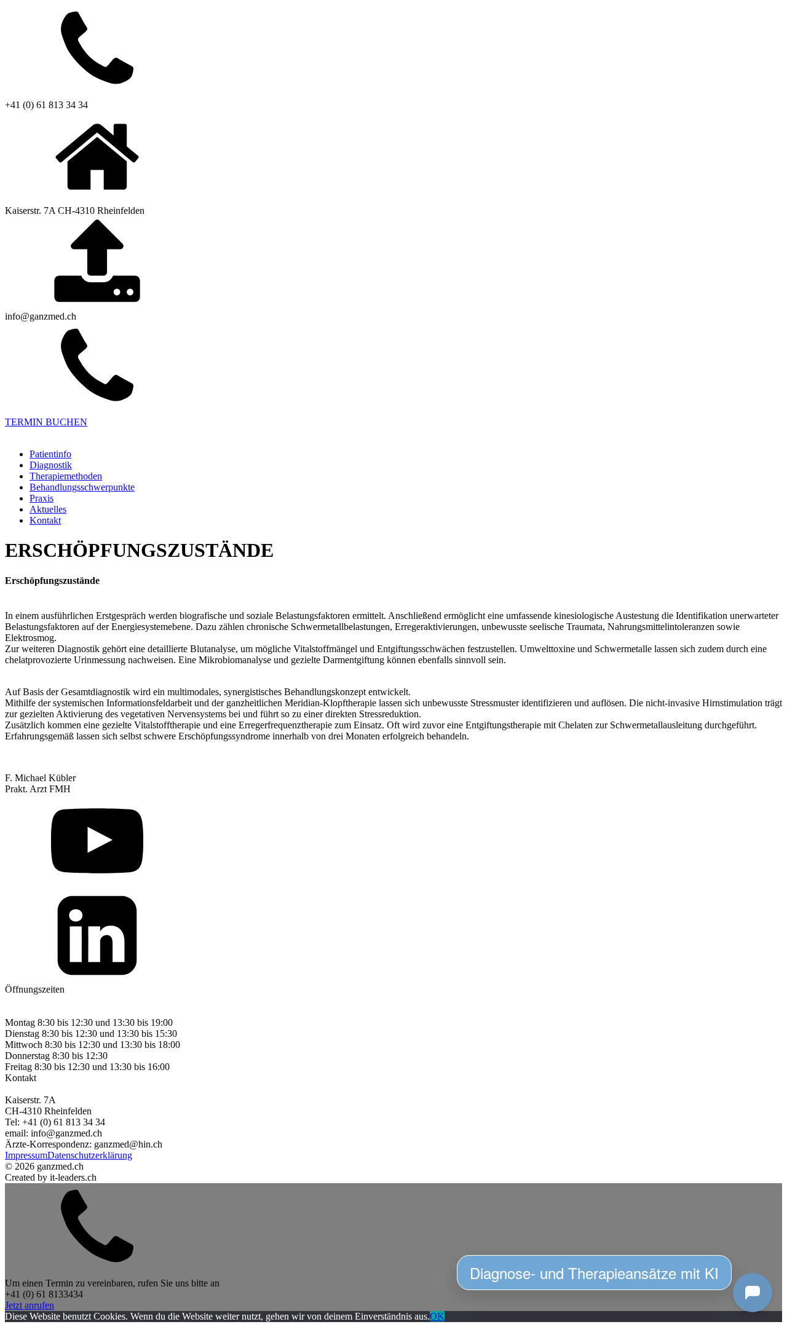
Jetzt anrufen (29, 1305)
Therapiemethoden (66, 476)
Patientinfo (50, 454)
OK (437, 1316)
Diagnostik (51, 465)
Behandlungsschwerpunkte (82, 487)
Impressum (26, 1155)
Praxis (41, 498)
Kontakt (45, 520)
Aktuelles (48, 509)
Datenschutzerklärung (89, 1155)
